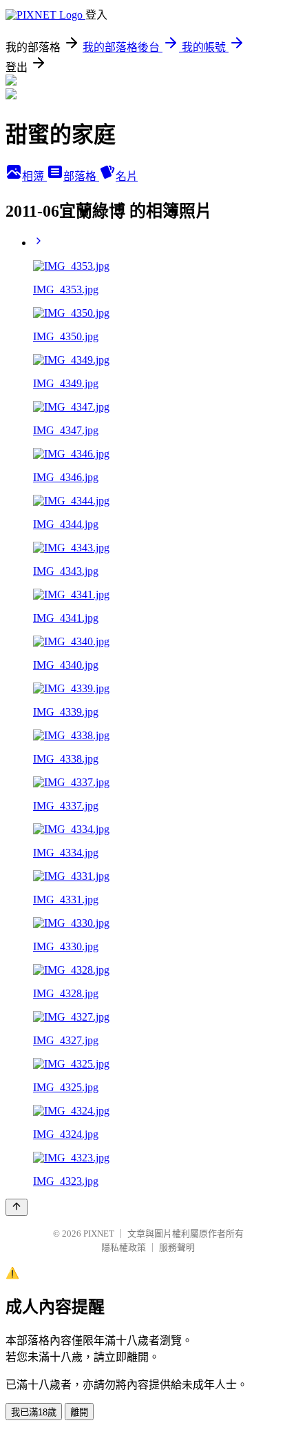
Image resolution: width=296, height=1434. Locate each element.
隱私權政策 (123, 1247)
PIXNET (98, 1233)
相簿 (34, 176)
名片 (127, 176)
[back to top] (17, 1207)
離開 (79, 1412)
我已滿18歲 (33, 1412)
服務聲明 (177, 1247)
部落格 (81, 176)
